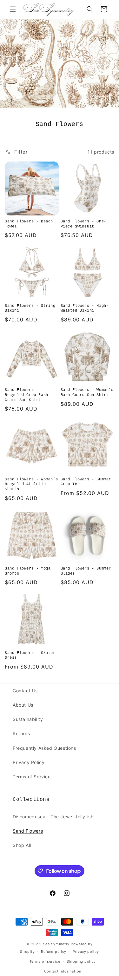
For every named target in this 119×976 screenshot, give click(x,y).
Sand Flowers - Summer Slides (86, 571)
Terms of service (45, 961)
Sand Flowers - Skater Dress (30, 655)
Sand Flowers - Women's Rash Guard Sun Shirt (87, 392)
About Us (23, 705)
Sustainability (28, 719)
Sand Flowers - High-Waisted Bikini (85, 308)
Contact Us (25, 690)
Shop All (22, 845)
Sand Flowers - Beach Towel (29, 224)
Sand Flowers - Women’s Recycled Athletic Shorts (31, 484)
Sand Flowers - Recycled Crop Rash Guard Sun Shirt (26, 395)
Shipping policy (81, 961)
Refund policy (53, 951)
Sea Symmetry (56, 944)
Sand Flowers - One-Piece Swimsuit (83, 224)
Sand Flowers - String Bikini (30, 308)
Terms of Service (32, 776)
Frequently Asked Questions (44, 748)
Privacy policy (86, 951)
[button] (13, 9)
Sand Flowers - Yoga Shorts (27, 571)
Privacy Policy (28, 762)
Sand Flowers (28, 831)
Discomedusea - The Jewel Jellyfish (53, 816)
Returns (21, 733)
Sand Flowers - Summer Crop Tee (86, 482)
